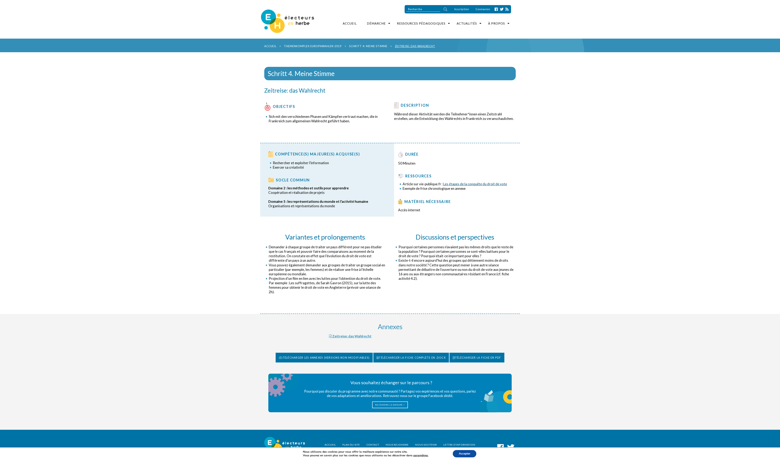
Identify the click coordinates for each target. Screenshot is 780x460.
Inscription (461, 9)
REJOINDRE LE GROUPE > (390, 405)
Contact (372, 444)
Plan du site (351, 444)
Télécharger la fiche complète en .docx (412, 357)
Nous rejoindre (397, 444)
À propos (496, 23)
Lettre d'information (459, 444)
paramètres (420, 455)
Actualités (467, 23)
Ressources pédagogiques (421, 23)
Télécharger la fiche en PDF (478, 357)
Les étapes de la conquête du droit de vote (475, 184)
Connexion (483, 9)
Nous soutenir (426, 444)
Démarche (376, 23)
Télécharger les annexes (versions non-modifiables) (326, 357)
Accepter (464, 454)
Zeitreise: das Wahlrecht (352, 336)
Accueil (350, 23)
